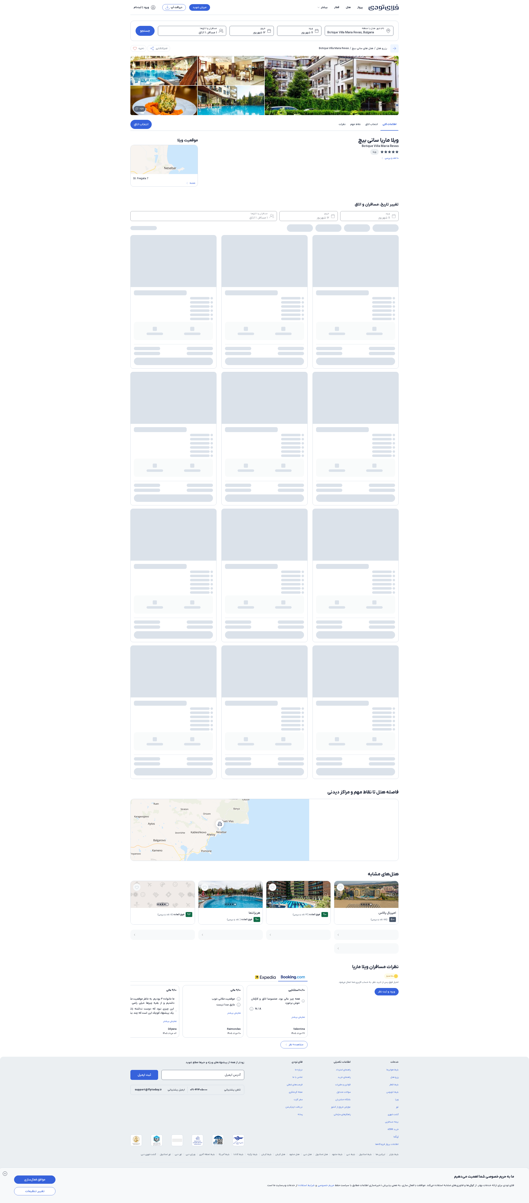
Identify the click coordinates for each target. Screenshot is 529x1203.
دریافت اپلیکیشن (294, 585)
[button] (322, 7)
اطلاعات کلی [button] (389, 124)
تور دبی (178, 632)
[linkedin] (152, 648)
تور (397, 585)
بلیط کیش (266, 632)
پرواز (360, 7)
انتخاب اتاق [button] (371, 124)
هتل (348, 7)
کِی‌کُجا (396, 615)
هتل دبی (307, 632)
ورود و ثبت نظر (386, 470)
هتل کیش (280, 632)
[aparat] (132, 648)
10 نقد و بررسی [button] (392, 158)
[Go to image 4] (363, 382)
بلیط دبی (350, 632)
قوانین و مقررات (343, 562)
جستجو (145, 31)
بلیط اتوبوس (392, 570)
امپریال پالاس (387, 391)
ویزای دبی (190, 632)
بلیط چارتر (394, 632)
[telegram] (142, 648)
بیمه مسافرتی (392, 600)
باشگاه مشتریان (343, 577)
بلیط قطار (394, 562)
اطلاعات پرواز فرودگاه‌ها (387, 622)
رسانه (300, 592)
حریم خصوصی (326, 1185)
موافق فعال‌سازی (34, 1180)
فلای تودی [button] (297, 540)
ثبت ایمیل (144, 553)
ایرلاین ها (380, 632)
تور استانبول (165, 632)
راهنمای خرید (344, 555)
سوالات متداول (344, 570)
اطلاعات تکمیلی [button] (342, 540)
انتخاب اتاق (141, 124)
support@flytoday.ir (148, 568)
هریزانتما (254, 391)
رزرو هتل (381, 48)
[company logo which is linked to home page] (382, 7)
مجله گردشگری (296, 570)
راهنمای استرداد (343, 547)
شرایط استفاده (306, 1185)
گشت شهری (393, 592)
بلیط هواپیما (392, 547)
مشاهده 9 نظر (296, 522)
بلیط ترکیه (252, 632)
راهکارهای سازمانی (342, 592)
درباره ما (299, 547)
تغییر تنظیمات (34, 1191)
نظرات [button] (342, 124)
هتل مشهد (294, 632)
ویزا (397, 577)
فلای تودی (226, 648)
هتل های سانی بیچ (362, 48)
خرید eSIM (393, 607)
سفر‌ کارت (298, 577)
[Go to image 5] (361, 382)
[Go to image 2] (368, 382)
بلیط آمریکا (224, 632)
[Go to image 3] (366, 382)
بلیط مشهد (337, 632)
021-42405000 (198, 568)
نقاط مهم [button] (355, 124)
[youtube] (172, 648)
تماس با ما (297, 555)
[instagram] (162, 648)
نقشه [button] (192, 183)
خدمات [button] (395, 540)
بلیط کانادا (238, 632)
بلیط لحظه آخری (207, 632)
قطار (336, 7)
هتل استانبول (322, 632)
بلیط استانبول (365, 632)
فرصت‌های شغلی (295, 562)
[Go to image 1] (371, 382)
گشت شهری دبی (148, 632)
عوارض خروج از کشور (341, 585)
